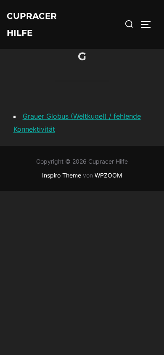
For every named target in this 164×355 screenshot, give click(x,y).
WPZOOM (108, 175)
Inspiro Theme (61, 175)
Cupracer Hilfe (32, 24)
